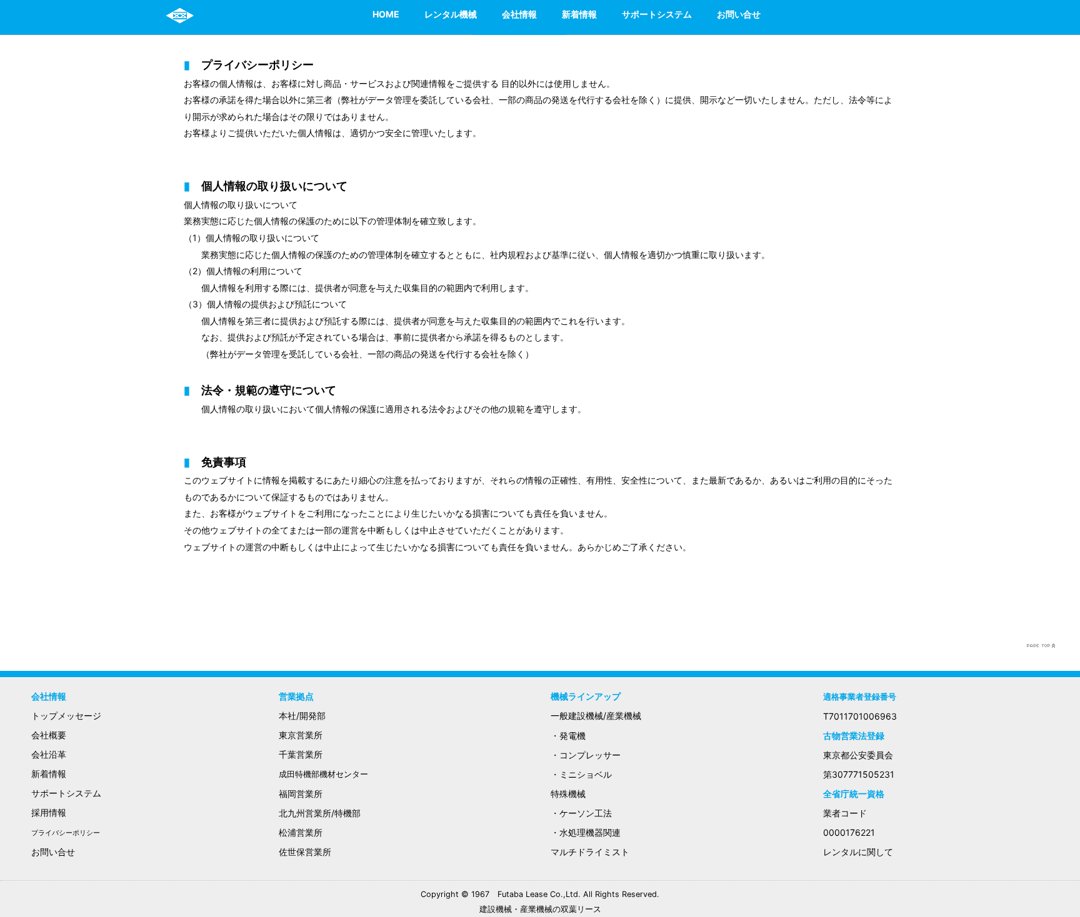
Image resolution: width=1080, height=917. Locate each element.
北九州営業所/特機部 (320, 813)
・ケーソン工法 (581, 813)
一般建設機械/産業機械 (596, 715)
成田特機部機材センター (323, 774)
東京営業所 (300, 735)
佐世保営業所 (305, 851)
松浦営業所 (300, 832)
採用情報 (48, 812)
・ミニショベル (581, 774)
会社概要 (48, 735)
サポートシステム (657, 14)
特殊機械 (568, 793)
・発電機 (568, 735)
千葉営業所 (300, 754)
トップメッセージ (66, 715)
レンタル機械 (450, 14)
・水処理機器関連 (586, 832)
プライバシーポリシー (65, 832)
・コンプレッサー (586, 755)
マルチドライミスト (590, 851)
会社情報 (519, 14)
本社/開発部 (302, 715)
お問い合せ (739, 14)
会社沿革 (48, 754)
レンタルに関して (858, 851)
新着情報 (579, 14)
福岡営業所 (300, 793)
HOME (385, 14)
